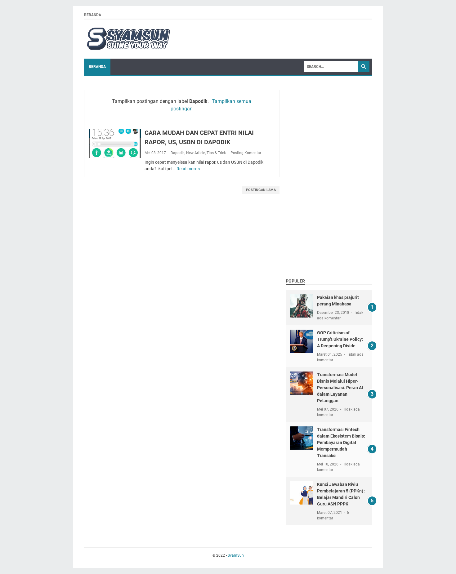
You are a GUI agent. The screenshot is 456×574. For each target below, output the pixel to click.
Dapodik (178, 153)
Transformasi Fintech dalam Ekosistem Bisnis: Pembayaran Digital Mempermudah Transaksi (341, 442)
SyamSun (236, 555)
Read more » (188, 168)
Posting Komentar (245, 153)
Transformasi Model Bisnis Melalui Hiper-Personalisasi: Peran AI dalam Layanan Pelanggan (340, 387)
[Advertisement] (329, 175)
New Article (195, 153)
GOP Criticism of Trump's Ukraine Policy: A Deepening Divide (340, 339)
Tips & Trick (216, 153)
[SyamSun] (127, 39)
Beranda (92, 15)
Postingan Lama (261, 190)
